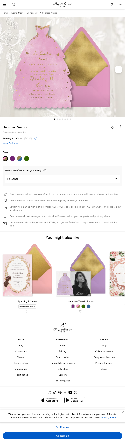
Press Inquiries (62, 380)
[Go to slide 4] (62, 119)
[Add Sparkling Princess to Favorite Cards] (27, 312)
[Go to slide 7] (70, 119)
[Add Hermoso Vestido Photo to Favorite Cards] (81, 312)
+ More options (27, 306)
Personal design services (62, 363)
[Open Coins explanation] (35, 138)
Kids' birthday (17, 13)
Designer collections (104, 357)
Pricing (62, 351)
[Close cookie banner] (123, 412)
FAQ (21, 345)
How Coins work (12, 143)
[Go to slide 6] (67, 119)
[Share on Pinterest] (60, 392)
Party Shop (62, 369)
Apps (104, 369)
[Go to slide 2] (57, 119)
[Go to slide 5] (65, 119)
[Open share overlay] (120, 127)
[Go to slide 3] (60, 119)
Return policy (21, 363)
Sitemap (21, 357)
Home (5, 13)
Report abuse (21, 374)
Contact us (21, 351)
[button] (45, 170)
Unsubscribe (20, 369)
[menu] (4, 5)
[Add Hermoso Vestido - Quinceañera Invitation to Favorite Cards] (113, 127)
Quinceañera (33, 13)
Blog (104, 345)
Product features (104, 363)
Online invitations (104, 351)
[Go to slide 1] (54, 119)
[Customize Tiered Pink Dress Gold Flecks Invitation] (62, 67)
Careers (62, 374)
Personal (12, 179)
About (62, 345)
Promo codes (62, 357)
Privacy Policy (108, 417)
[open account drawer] (120, 5)
